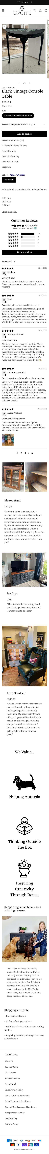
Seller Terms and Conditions (18, 1101)
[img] (8, 268)
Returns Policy (11, 1124)
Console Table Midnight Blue (18, 115)
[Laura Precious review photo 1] (8, 440)
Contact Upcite (11, 1067)
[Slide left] (19, 83)
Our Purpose (10, 1073)
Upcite (21, 1149)
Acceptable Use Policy (15, 1113)
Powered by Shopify (29, 1149)
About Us (9, 1061)
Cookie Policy (11, 1118)
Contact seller (9, 180)
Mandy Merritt (17, 175)
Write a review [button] (24, 252)
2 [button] (21, 453)
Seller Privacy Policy (14, 1090)
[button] (3, 10)
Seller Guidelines (12, 1078)
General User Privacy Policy (17, 1095)
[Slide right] (30, 83)
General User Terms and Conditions (21, 1107)
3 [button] (25, 453)
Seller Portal (10, 1084)
